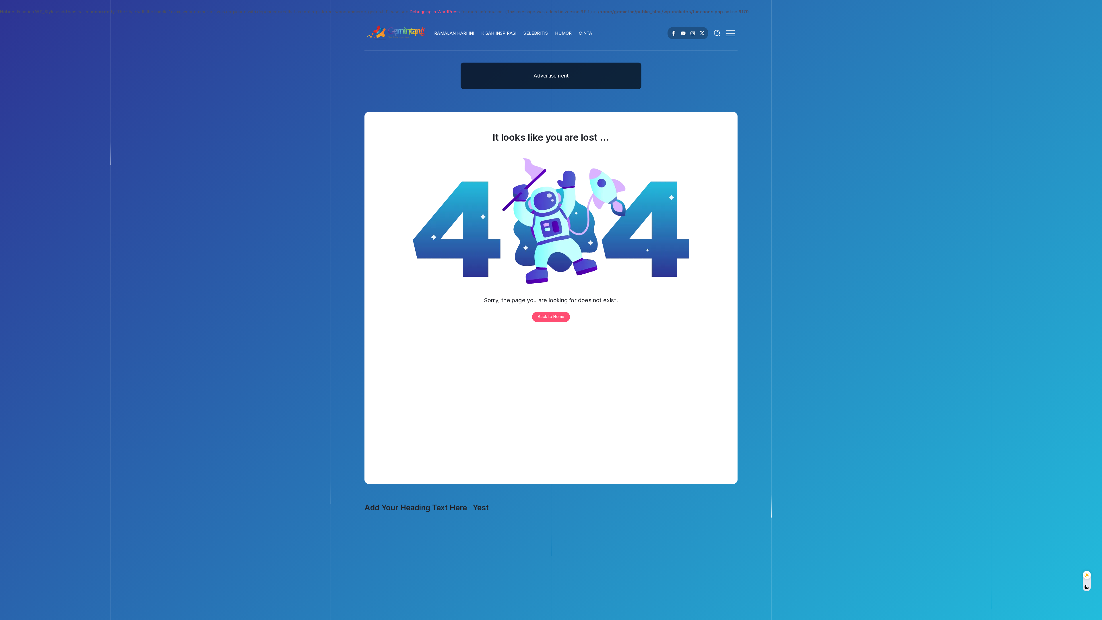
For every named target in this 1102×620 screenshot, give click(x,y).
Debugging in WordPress (435, 11)
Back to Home (551, 316)
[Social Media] (673, 33)
